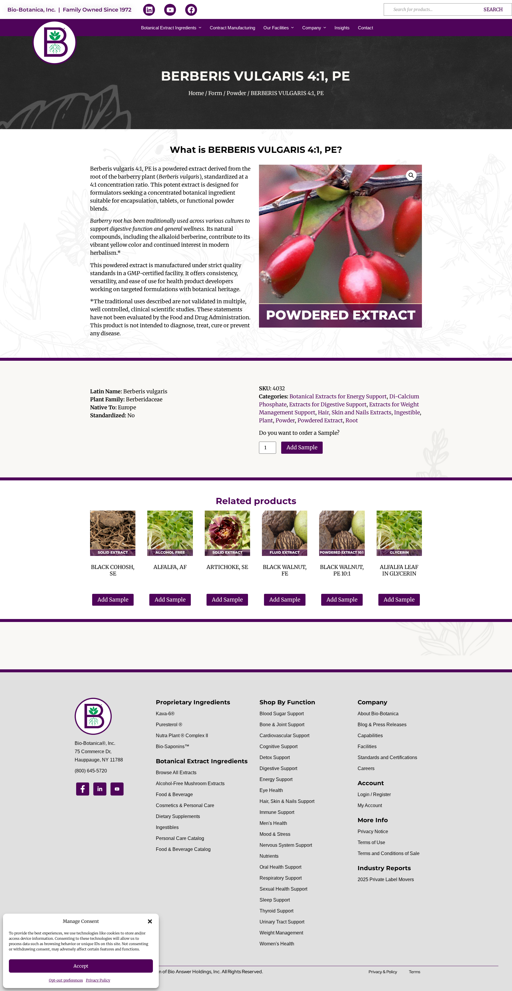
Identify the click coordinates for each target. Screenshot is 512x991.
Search (493, 9)
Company (311, 27)
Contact (365, 27)
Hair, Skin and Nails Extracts (354, 412)
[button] (150, 921)
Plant (266, 420)
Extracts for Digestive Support (328, 404)
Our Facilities (276, 27)
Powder (236, 93)
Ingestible (407, 412)
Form (215, 93)
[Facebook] (191, 10)
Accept (80, 966)
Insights (342, 27)
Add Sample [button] (112, 599)
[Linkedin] (149, 10)
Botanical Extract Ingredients (168, 27)
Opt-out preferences (66, 980)
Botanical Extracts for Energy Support (338, 396)
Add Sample (302, 447)
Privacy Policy (98, 980)
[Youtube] (170, 10)
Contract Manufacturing (232, 27)
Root (351, 420)
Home (196, 93)
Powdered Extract (320, 420)
